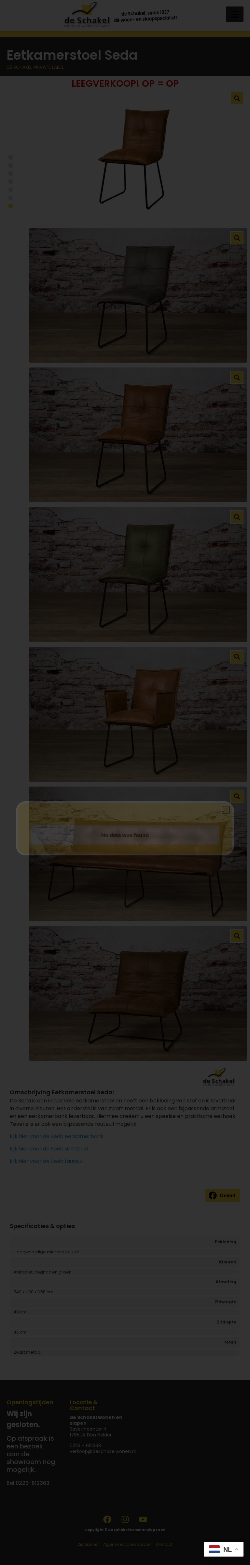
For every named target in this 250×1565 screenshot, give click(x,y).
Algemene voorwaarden (127, 1544)
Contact (164, 1544)
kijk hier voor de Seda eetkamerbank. (57, 1136)
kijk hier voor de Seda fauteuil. (47, 1161)
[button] (234, 14)
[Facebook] (107, 1519)
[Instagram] (125, 1519)
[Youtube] (143, 1519)
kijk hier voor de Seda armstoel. (49, 1148)
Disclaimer (88, 1544)
